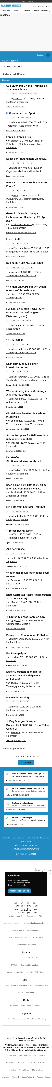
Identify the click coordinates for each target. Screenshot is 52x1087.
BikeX (40, 1056)
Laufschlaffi (19, 516)
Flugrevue (31, 1063)
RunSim (17, 325)
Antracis (9, 107)
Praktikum (37, 937)
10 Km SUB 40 (14, 340)
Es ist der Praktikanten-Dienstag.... (27, 158)
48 (27, 372)
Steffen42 (16, 140)
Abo (14, 958)
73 (20, 702)
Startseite (6, 838)
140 (22, 163)
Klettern (41, 1063)
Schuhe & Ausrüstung (41, 10)
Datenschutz (26, 841)
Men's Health (24, 1070)
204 (18, 320)
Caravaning (11, 1063)
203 (14, 320)
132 (22, 267)
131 (18, 267)
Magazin (6, 958)
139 (18, 163)
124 (14, 465)
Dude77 (17, 98)
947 (14, 117)
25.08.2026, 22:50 (19, 780)
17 (14, 243)
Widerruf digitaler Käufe (16, 972)
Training (16, 10)
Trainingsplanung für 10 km (21, 275)
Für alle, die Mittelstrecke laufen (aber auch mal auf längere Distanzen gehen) (25, 312)
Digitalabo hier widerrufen (26, 945)
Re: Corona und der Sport (22, 803)
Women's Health (43, 1077)
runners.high (11, 429)
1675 (19, 94)
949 (22, 117)
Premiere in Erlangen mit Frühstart (27, 635)
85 (27, 511)
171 (14, 344)
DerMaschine (20, 470)
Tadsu (14, 682)
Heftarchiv (38, 1006)
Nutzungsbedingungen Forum (36, 923)
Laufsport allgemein (17, 101)
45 (17, 372)
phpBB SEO (32, 854)
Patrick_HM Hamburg (22, 224)
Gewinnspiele (40, 985)
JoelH (13, 558)
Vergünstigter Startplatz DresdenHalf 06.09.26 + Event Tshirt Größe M (27, 725)
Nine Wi (9, 610)
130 (14, 267)
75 (27, 702)
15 (24, 190)
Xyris (8, 407)
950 (27, 117)
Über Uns (20, 916)
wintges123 (17, 442)
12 (14, 190)
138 (14, 163)
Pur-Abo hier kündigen (30, 965)
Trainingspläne (6, 10)
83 (20, 511)
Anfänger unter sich (17, 402)
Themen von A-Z (25, 985)
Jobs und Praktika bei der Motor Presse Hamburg (26, 1019)
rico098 (9, 629)
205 (22, 320)
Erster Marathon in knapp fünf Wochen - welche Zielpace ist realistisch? (24, 675)
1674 (14, 94)
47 (24, 372)
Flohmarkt (20, 227)
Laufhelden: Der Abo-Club (28, 958)
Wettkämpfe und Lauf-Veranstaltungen (27, 424)
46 (20, 372)
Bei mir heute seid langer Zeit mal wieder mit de (29, 791)
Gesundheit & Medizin (18, 623)
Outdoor (5, 1077)
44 (14, 372)
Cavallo (21, 1063)
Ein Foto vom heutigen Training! (25, 507)
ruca (8, 152)
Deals (20, 993)
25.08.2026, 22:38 (18, 809)
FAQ (28, 838)
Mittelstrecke (13, 328)
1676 (24, 94)
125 (18, 465)
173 (22, 344)
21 (27, 243)
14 (20, 190)
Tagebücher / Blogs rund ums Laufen (28, 251)
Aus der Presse (15, 549)
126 (22, 465)
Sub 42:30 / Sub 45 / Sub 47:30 (24, 263)
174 (27, 344)
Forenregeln (44, 838)
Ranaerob (16, 580)
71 (14, 702)
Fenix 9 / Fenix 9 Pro (18, 137)
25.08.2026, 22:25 (16, 824)
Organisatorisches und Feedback (23, 171)
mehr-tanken (11, 1070)
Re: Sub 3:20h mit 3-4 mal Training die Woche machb (29, 774)
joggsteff (15, 620)
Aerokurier (11, 1056)
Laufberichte (13, 642)
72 (17, 702)
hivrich (14, 294)
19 (20, 243)
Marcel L (15, 602)
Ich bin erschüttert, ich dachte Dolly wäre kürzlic (29, 805)
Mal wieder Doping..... (19, 697)
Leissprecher (20, 376)
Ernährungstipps (16, 653)
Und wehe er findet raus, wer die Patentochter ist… (29, 820)
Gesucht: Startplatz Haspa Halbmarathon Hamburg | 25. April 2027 (26, 217)
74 (24, 702)
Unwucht (9, 357)
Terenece (15, 732)
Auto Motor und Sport (27, 1056)
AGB (41, 916)
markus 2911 (18, 657)
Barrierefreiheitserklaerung (20, 937)
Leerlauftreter (20, 349)
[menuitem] (40, 55)
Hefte (23, 1)
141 (27, 163)
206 (27, 320)
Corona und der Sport (22, 113)
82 (17, 511)
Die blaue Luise (21, 248)
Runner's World (27, 1077)
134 (31, 267)
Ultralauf (11, 660)
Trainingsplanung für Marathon (23, 686)
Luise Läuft (13, 239)
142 (31, 163)
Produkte (30, 1)
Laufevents (26, 10)
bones (16, 122)
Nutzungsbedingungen (12, 923)
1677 (29, 94)
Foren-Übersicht (18, 838)
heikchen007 (11, 524)
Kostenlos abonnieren (19, 891)
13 (17, 190)
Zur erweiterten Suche (13, 66)
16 (27, 190)
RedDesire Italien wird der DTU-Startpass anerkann (29, 776)
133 (27, 267)
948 (18, 117)
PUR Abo (14, 965)
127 (27, 465)
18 (17, 243)
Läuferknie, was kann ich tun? (27, 617)
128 (31, 465)
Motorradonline (38, 1070)
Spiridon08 (16, 420)
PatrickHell (16, 492)
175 (31, 344)
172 (18, 344)
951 (31, 117)
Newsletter (29, 993)
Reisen (44, 958)
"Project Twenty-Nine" (19, 530)
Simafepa (9, 451)
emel (16, 271)
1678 (34, 94)
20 (24, 243)
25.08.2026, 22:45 (22, 795)
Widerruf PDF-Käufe (37, 972)
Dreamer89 (19, 398)
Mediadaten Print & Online (20, 1006)
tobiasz (9, 302)
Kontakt (11, 916)
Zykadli (9, 333)
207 (31, 320)
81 (14, 511)
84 (24, 511)
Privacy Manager (31, 930)
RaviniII (9, 130)
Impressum (31, 916)
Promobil (15, 1077)
